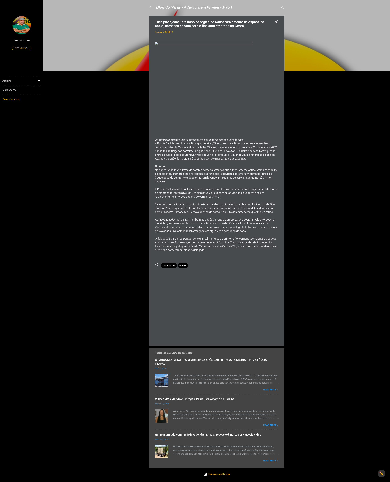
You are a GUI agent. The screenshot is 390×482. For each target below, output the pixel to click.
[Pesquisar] (282, 8)
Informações (169, 265)
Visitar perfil (21, 48)
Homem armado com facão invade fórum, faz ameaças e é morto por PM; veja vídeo (208, 434)
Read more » (270, 389)
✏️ (381, 473)
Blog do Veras (22, 40)
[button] (276, 22)
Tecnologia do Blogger (218, 474)
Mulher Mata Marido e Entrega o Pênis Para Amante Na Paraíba (194, 399)
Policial (182, 265)
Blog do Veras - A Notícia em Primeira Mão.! (194, 7)
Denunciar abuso (11, 99)
